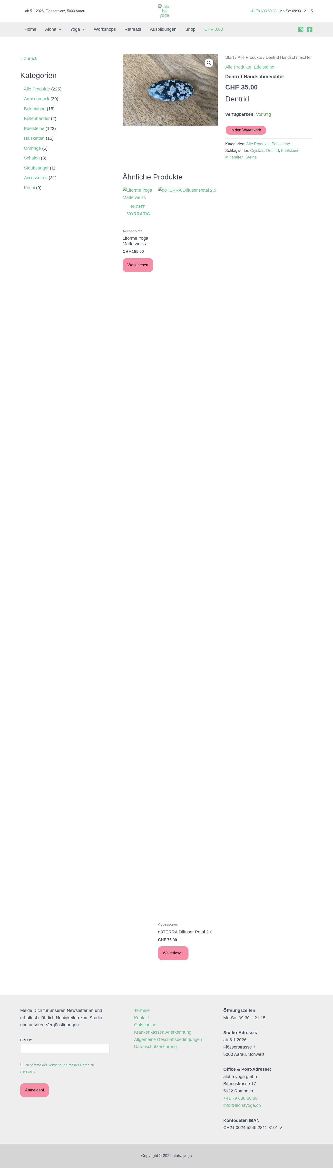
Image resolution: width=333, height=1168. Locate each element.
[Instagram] (301, 29)
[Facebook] (310, 29)
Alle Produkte (250, 57)
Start (229, 57)
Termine (142, 1010)
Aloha (50, 29)
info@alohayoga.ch (242, 1105)
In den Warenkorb (246, 130)
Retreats (133, 29)
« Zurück (28, 58)
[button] (58, 29)
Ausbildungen (163, 29)
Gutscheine (145, 1024)
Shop (190, 29)
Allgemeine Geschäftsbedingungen (168, 1039)
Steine (251, 157)
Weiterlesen (137, 265)
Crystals (257, 150)
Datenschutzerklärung (155, 1046)
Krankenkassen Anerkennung (162, 1032)
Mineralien (234, 157)
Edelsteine (264, 67)
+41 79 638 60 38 (262, 11)
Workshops (105, 29)
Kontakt (141, 1017)
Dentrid (272, 150)
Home (30, 29)
